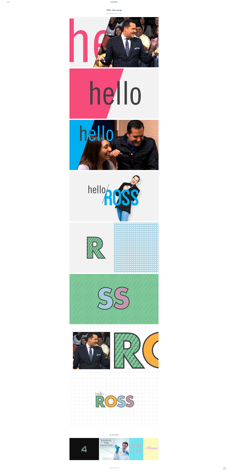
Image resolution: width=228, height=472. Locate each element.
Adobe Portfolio (116, 467)
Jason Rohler (114, 2)
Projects (8, 2)
